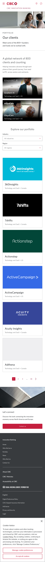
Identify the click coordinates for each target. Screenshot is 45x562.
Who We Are (7, 459)
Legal (4, 514)
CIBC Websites (8, 477)
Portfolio (5, 452)
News (4, 455)
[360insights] (22, 175)
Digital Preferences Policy (10, 499)
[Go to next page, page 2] (35, 379)
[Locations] (36, 3)
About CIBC (7, 472)
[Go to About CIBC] (12, 3)
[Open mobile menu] (4, 4)
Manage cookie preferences (22, 550)
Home (4, 444)
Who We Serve (7, 448)
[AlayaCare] (22, 110)
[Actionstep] (22, 247)
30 (31, 379)
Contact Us (6, 463)
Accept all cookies (22, 556)
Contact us (22, 426)
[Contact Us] (41, 3)
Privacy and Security (9, 510)
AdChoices (6, 506)
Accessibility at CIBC (10, 481)
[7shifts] (22, 211)
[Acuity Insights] (22, 319)
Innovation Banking (9, 440)
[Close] (41, 521)
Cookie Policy (8, 537)
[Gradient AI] (22, 88)
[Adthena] (22, 355)
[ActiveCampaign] (22, 283)
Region (5, 143)
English (5, 495)
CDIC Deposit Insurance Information (14, 503)
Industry (5, 134)
